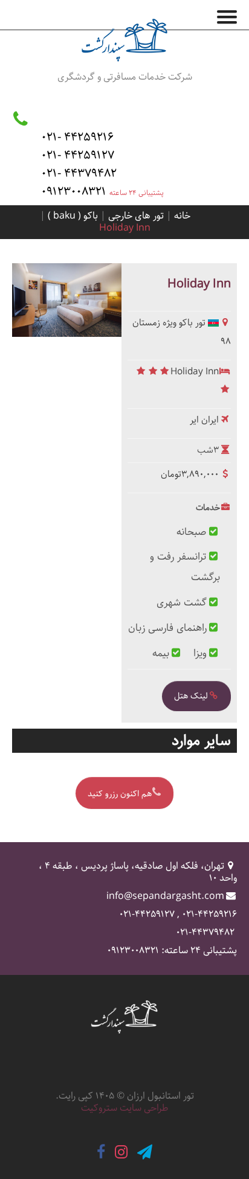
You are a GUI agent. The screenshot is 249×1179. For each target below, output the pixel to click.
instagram (121, 1152)
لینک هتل (191, 696)
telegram (144, 1152)
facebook (101, 1152)
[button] (231, 14)
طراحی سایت (144, 1108)
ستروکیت (99, 1108)
